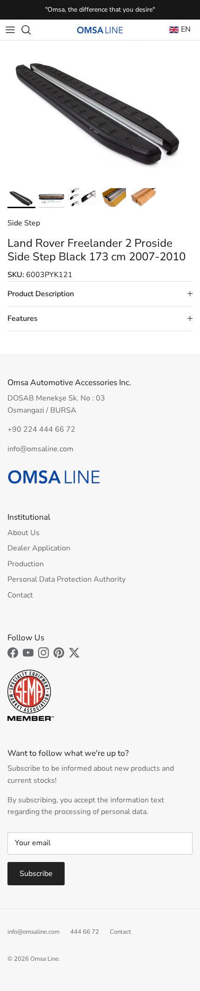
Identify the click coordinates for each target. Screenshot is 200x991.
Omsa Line (44, 959)
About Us (23, 533)
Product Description (40, 294)
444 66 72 (84, 932)
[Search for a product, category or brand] (30, 30)
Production (25, 564)
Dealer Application (38, 548)
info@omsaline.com (33, 932)
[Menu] (10, 30)
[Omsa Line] (100, 30)
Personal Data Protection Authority (66, 579)
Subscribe (36, 874)
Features (22, 318)
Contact (20, 595)
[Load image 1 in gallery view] (100, 112)
